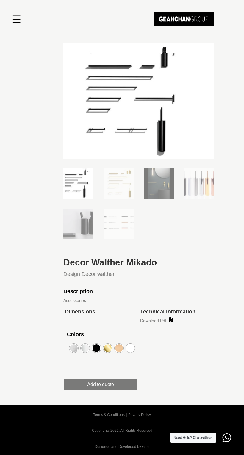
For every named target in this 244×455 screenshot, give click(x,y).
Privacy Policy (139, 415)
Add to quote (100, 384)
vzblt (145, 447)
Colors (75, 334)
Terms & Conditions (109, 415)
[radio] (73, 348)
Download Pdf (153, 320)
